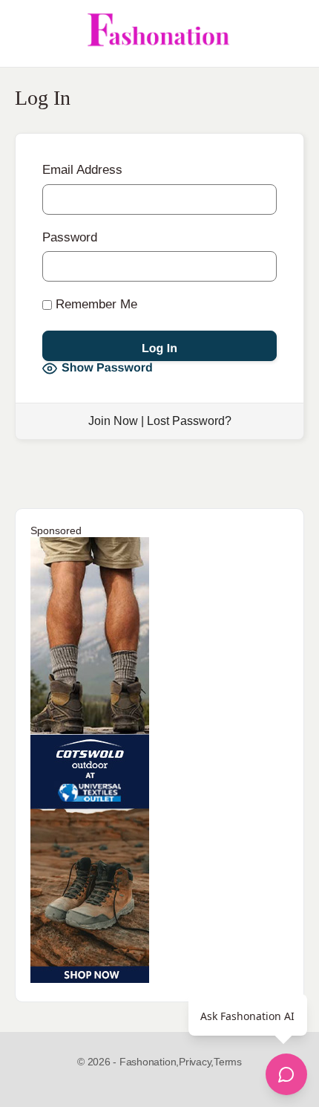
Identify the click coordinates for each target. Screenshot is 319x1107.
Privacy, (196, 1062)
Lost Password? (189, 421)
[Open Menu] (24, 33)
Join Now (113, 421)
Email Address (82, 170)
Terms (228, 1062)
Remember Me (94, 304)
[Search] (291, 33)
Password (69, 237)
